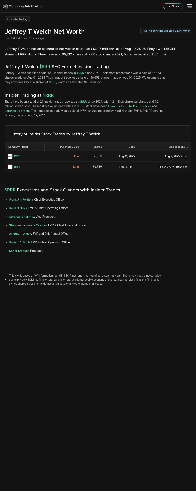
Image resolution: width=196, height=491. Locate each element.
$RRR (44, 66)
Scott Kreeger (19, 251)
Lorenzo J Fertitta (17, 111)
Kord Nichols (142, 106)
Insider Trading (19, 19)
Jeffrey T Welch (20, 234)
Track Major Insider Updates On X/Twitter (166, 30)
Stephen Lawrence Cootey (28, 225)
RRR (17, 156)
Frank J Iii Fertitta (120, 106)
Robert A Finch (19, 242)
